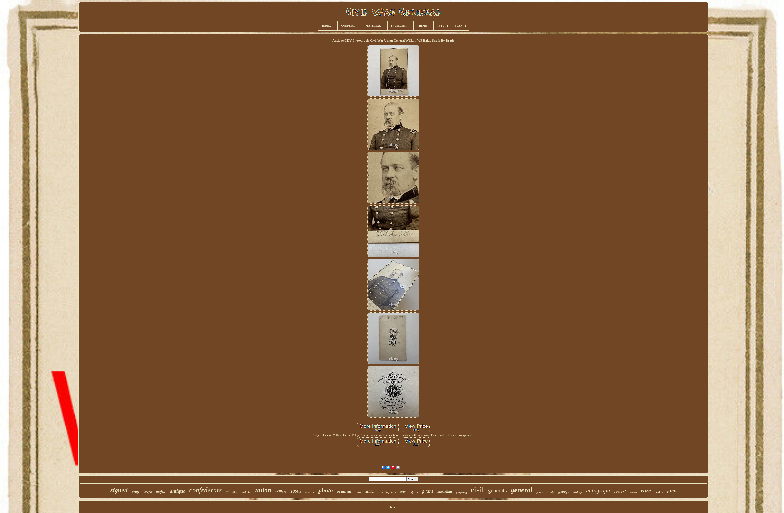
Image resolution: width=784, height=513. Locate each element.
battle (246, 492)
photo (325, 490)
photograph (388, 492)
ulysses (414, 492)
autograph (598, 490)
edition (370, 491)
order (358, 492)
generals (497, 490)
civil (477, 490)
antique (177, 491)
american (309, 492)
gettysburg (461, 492)
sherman (633, 493)
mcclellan (444, 492)
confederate (205, 490)
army (135, 492)
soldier (659, 492)
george (563, 491)
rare (646, 490)
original (344, 491)
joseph (148, 492)
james (539, 492)
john (671, 491)
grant (427, 491)
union (263, 490)
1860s (295, 491)
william (280, 492)
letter (403, 492)
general (521, 490)
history (577, 492)
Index (393, 507)
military (231, 491)
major (161, 491)
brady (550, 492)
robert (620, 490)
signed (119, 490)
